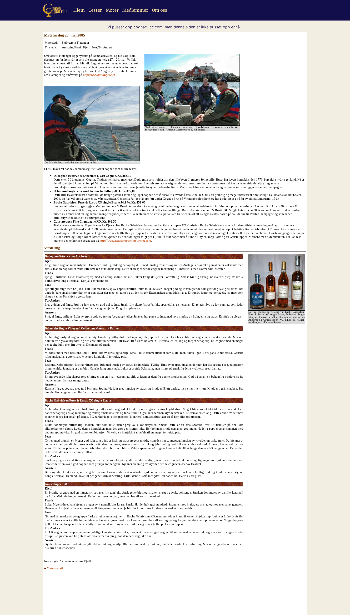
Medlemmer (135, 10)
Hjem (79, 10)
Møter (112, 10)
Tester (95, 10)
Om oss (159, 10)
